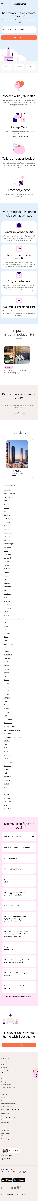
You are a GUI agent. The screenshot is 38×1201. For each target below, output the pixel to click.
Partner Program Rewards (9, 1139)
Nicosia (6, 680)
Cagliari (6, 529)
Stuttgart (7, 755)
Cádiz (6, 526)
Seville (6, 744)
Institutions (4, 1067)
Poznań (6, 709)
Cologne (7, 540)
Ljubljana (7, 633)
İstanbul (7, 601)
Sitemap (4, 1073)
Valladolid (7, 777)
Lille (5, 630)
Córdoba (7, 547)
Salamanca (8, 723)
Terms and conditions (8, 1087)
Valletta (7, 780)
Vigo (5, 787)
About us (4, 1061)
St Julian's (7, 748)
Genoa (6, 576)
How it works (5, 1098)
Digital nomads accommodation (12, 1109)
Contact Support (6, 1156)
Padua (6, 691)
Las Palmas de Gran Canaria (14, 619)
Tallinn (6, 759)
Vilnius (6, 791)
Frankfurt (7, 565)
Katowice (7, 608)
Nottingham (8, 683)
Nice (5, 676)
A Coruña (7, 490)
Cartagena (8, 533)
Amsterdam (8, 504)
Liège (6, 626)
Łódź (6, 637)
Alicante (7, 497)
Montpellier (8, 662)
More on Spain (17, 475)
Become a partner (7, 1133)
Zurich (6, 805)
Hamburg (7, 594)
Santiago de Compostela (13, 737)
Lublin (6, 640)
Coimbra (7, 536)
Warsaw (7, 795)
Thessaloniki (8, 762)
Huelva (6, 597)
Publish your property (8, 1117)
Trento (6, 769)
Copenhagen (9, 544)
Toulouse (7, 766)
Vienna (6, 784)
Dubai (6, 551)
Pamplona (7, 698)
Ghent (6, 580)
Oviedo (6, 687)
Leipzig (6, 623)
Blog (2, 1064)
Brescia (6, 519)
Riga (5, 716)
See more (28, 997)
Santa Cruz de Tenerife (12, 730)
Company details (6, 1070)
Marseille (7, 658)
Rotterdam (8, 719)
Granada (7, 587)
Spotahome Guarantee (8, 1104)
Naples (6, 673)
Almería (6, 501)
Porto (6, 705)
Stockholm (7, 752)
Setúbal (7, 741)
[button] (19, 485)
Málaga (7, 651)
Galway (7, 569)
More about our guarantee (19, 136)
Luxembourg (8, 644)
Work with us (5, 1136)
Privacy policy (5, 1082)
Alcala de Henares (10, 493)
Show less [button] (7, 808)
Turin (6, 773)
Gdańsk (6, 572)
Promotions (5, 1101)
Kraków (6, 615)
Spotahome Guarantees (9, 1120)
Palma (6, 694)
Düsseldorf (8, 554)
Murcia (6, 669)
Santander (8, 734)
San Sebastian (9, 726)
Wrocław (7, 798)
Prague (6, 712)
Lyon (5, 648)
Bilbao (6, 511)
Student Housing (6, 1106)
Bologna (7, 515)
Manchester (8, 655)
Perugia (6, 701)
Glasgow (7, 583)
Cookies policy (6, 1085)
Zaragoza (7, 802)
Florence (7, 562)
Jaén (6, 605)
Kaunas (6, 612)
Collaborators (5, 1130)
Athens (6, 508)
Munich (6, 666)
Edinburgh (7, 558)
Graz (6, 590)
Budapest (7, 522)
